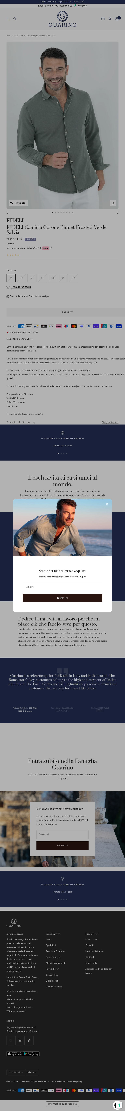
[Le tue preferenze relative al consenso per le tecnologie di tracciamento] (119, 1105)
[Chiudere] (107, 504)
